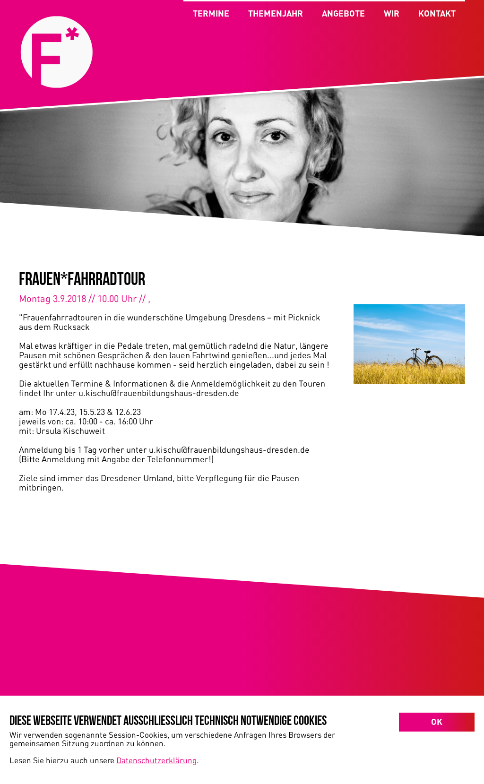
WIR (391, 13)
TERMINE (211, 13)
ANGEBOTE (343, 13)
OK (436, 721)
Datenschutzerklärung (156, 760)
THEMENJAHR (275, 13)
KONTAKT (437, 13)
